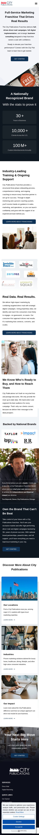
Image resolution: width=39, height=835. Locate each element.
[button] (36, 3)
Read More (20, 812)
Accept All (18, 827)
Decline (19, 822)
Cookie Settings (18, 816)
